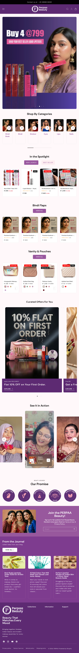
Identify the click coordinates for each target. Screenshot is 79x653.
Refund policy (30, 648)
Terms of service (18, 648)
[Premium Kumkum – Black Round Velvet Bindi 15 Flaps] (49, 225)
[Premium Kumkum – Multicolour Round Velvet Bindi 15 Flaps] (30, 225)
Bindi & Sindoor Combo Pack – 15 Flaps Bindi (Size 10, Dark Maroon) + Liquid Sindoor (41, 458)
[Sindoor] (33, 125)
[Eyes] (46, 125)
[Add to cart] (11, 184)
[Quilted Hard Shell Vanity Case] (68, 271)
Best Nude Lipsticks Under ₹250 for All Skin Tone (14, 574)
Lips (58, 134)
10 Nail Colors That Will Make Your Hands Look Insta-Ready (39, 574)
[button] (3, 9)
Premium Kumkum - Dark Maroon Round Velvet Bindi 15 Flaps (10, 235)
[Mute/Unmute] (50, 419)
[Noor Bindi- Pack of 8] (11, 177)
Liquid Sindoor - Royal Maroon (29, 189)
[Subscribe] (74, 529)
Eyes (46, 134)
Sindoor (33, 134)
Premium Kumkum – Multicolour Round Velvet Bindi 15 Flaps (29, 235)
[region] (39, 439)
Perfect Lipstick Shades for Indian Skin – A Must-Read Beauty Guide (65, 575)
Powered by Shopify (65, 648)
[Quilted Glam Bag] (30, 271)
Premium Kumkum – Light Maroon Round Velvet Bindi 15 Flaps (68, 235)
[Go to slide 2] (38, 396)
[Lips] (59, 125)
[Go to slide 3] (40, 396)
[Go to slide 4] (41, 396)
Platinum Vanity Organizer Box (47, 281)
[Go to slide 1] (37, 396)
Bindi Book (7, 135)
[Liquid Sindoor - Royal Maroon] (30, 177)
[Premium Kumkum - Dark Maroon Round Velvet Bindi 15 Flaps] (11, 225)
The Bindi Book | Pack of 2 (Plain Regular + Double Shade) (67, 189)
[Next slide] (75, 439)
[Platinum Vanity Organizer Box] (49, 271)
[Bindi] (20, 125)
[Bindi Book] (7, 125)
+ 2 (15, 288)
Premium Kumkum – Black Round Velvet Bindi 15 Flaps (48, 235)
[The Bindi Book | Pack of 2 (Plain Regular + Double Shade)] (67, 177)
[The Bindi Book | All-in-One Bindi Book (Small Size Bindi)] (49, 177)
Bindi (20, 134)
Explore (7, 389)
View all (39, 211)
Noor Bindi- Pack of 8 (10, 188)
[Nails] (71, 125)
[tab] (35, 106)
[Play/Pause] (50, 414)
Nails (71, 134)
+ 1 (54, 288)
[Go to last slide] (4, 439)
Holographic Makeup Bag (10, 281)
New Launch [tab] (31, 162)
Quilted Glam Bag (28, 281)
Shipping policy (41, 648)
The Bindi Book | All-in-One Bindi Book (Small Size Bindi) (48, 189)
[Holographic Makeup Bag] (11, 271)
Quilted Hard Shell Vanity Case (67, 281)
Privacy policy (6, 648)
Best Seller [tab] (48, 162)
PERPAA (56, 648)
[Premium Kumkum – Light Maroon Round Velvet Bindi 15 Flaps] (68, 225)
